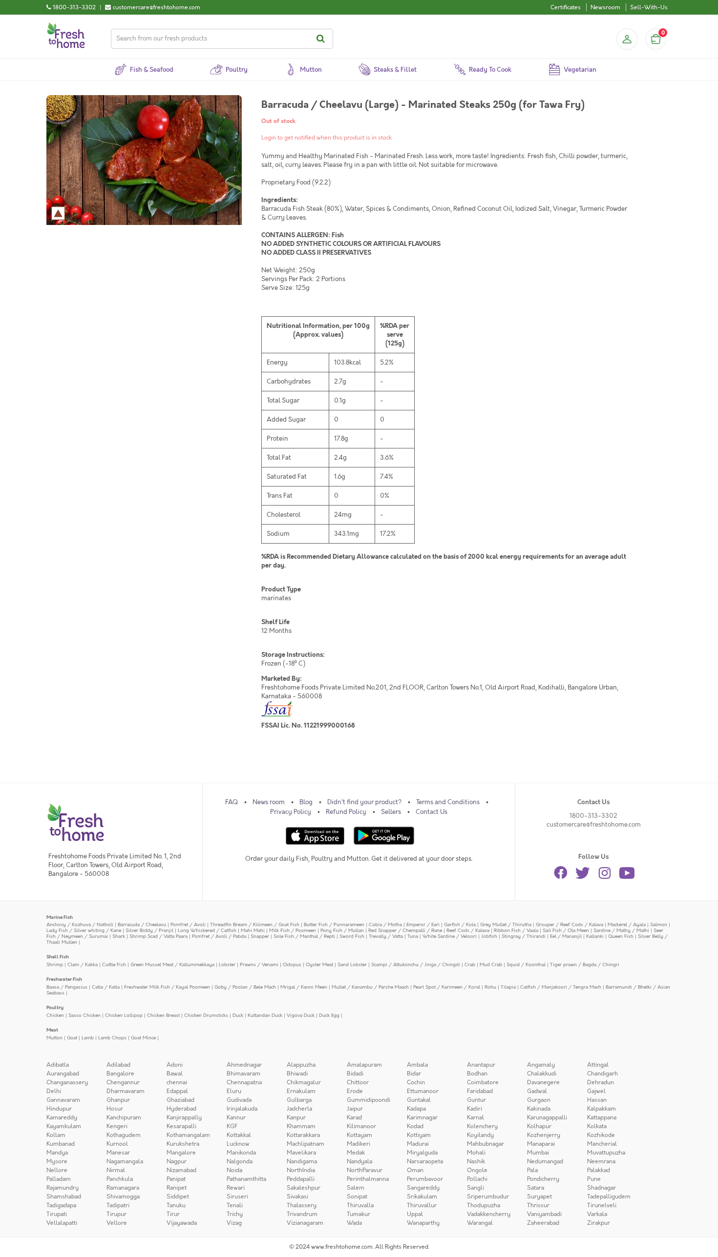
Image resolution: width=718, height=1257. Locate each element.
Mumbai (538, 1152)
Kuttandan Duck (265, 1015)
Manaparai (541, 1144)
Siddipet (178, 1196)
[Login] (626, 39)
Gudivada (239, 1100)
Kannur (236, 1117)
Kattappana (601, 1117)
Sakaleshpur (303, 1188)
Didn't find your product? (364, 802)
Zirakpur (598, 1223)
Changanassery (67, 1082)
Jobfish (489, 936)
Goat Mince (143, 1037)
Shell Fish (57, 956)
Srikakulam (422, 1196)
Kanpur (296, 1117)
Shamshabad (63, 1196)
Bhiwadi (297, 1073)
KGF (232, 1126)
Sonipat (357, 1196)
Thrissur (538, 1205)
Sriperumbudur (488, 1196)
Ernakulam (301, 1091)
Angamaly (541, 1065)
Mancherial (602, 1144)
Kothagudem (123, 1135)
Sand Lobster (352, 964)
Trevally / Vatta (386, 936)
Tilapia (508, 987)
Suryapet (539, 1196)
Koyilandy (480, 1135)
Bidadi (355, 1073)
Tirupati (56, 1214)
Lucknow (238, 1144)
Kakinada (538, 1109)
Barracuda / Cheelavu (142, 924)
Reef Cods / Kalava (467, 930)
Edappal (177, 1091)
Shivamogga (123, 1196)
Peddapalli (301, 1179)
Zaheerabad (543, 1223)
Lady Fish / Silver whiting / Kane (83, 930)
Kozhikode (601, 1135)
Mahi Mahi (253, 930)
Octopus (292, 964)
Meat (52, 1030)
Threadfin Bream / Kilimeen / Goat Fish (254, 924)
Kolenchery (482, 1126)
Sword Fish (351, 936)
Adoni (175, 1065)
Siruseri (237, 1196)
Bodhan (477, 1073)
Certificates (565, 7)
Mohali (476, 1152)
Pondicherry (543, 1179)
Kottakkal (239, 1135)
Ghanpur (118, 1100)
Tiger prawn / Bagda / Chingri (584, 964)
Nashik (476, 1161)
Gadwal (537, 1091)
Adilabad (118, 1065)
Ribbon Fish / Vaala (516, 930)
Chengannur (123, 1082)
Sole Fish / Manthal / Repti (304, 936)
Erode (355, 1091)
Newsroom (605, 7)
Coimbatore (483, 1082)
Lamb (88, 1037)
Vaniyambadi (544, 1214)
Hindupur (59, 1109)
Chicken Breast (163, 1015)
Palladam (58, 1179)
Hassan (597, 1100)
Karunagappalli (547, 1117)
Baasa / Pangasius (66, 987)
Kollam (55, 1135)
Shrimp (54, 964)
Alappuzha (301, 1065)
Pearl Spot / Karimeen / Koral (446, 987)
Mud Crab (491, 964)
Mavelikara (301, 1152)
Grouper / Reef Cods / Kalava (569, 924)
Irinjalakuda (242, 1109)
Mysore (56, 1161)
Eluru (234, 1091)
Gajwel (596, 1091)
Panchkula (119, 1179)
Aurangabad (62, 1073)
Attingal (598, 1065)
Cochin (416, 1082)
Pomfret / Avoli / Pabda (219, 936)
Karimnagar (422, 1117)
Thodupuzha (483, 1205)
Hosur (114, 1109)
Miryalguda (422, 1152)
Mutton (54, 1037)
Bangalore (120, 1073)
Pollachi (477, 1179)
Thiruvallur (422, 1205)
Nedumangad (545, 1161)
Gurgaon (538, 1100)
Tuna (412, 936)
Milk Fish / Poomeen (292, 930)
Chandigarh (602, 1073)
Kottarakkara (303, 1135)
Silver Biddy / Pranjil (149, 930)
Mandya (57, 1152)
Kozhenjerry (543, 1135)
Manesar (118, 1152)
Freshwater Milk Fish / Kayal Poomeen (167, 987)
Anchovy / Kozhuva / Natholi (79, 924)
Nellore (56, 1170)
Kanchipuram (123, 1117)
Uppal (415, 1214)
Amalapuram (364, 1065)
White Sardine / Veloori (449, 936)
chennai (177, 1082)
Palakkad (598, 1170)
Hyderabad (181, 1109)
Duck (237, 1015)
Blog (306, 802)
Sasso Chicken (84, 1015)
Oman (415, 1170)
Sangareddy (423, 1188)
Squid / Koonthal (526, 964)
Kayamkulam (63, 1126)
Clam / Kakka (82, 964)
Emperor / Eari (423, 924)
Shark (118, 936)
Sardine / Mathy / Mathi (621, 930)
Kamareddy (61, 1117)
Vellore (116, 1223)
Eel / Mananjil (566, 936)
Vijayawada (182, 1223)
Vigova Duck (301, 1015)
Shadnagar (601, 1188)
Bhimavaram (243, 1073)
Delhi (53, 1091)
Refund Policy (346, 812)
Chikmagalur (304, 1082)
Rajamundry (62, 1188)
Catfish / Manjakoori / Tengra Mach (560, 987)
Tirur (173, 1214)
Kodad (415, 1126)
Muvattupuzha (606, 1152)
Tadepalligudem (609, 1196)
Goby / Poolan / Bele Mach (245, 987)
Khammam (301, 1126)
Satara (535, 1188)
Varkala (597, 1214)
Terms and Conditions (448, 802)
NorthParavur (364, 1170)
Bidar (414, 1073)
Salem (355, 1188)
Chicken (55, 1015)
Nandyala (359, 1161)
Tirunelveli (601, 1205)
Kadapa (416, 1109)
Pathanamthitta (246, 1179)
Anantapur (481, 1065)
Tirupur (116, 1214)
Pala (532, 1170)
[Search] (322, 38)
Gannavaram (63, 1100)
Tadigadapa (61, 1205)
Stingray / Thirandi (524, 936)
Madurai (418, 1144)
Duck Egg (329, 1015)
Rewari (236, 1188)
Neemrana (601, 1161)
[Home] (65, 26)
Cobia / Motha (385, 924)
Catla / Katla (106, 987)
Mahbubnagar (485, 1144)
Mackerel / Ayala (627, 924)
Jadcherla (299, 1109)
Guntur (476, 1100)
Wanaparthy (423, 1223)
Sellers (391, 812)
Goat (72, 1037)
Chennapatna (244, 1082)
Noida (234, 1170)
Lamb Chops (112, 1037)
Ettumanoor (423, 1091)
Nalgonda (240, 1161)
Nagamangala (124, 1161)
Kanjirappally (184, 1117)
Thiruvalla (360, 1205)
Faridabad (480, 1091)
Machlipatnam (305, 1144)
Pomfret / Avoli (188, 924)
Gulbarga (299, 1100)
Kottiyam (419, 1135)
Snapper (260, 936)
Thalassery (302, 1205)
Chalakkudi (541, 1073)
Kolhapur (539, 1126)
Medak (356, 1152)
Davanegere (543, 1082)
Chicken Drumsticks (206, 1015)
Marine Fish (59, 917)
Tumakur (358, 1214)
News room (269, 802)
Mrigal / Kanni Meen (303, 987)
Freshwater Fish (64, 979)
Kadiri (474, 1109)
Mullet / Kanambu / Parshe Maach (370, 987)
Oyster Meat (319, 964)
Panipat (176, 1179)
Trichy (235, 1214)
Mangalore (181, 1152)
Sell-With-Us (649, 7)
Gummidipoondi (368, 1100)
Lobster (227, 964)
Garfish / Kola (460, 924)
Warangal (480, 1223)
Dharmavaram (125, 1091)
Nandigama (302, 1161)
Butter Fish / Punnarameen (334, 924)
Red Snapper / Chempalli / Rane (405, 930)
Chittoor (358, 1082)
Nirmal (115, 1170)
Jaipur (355, 1109)
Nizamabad (181, 1170)
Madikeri (358, 1144)
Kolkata (597, 1126)
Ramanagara (122, 1188)
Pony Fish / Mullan (342, 930)
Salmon (658, 924)
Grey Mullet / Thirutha (505, 924)
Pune (594, 1179)
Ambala (417, 1065)
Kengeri (116, 1126)
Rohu (490, 987)
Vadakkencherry (488, 1214)
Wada (354, 1223)
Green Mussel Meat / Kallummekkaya (172, 964)
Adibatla (57, 1065)
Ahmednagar (244, 1065)
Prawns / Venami (259, 964)
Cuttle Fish (114, 964)
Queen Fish (621, 936)
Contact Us (431, 812)
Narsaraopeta (425, 1161)
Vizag (234, 1223)
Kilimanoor (361, 1126)
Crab (470, 964)
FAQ (231, 802)
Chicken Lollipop (124, 1015)
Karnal (475, 1117)
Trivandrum (302, 1214)
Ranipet (177, 1188)
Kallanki (595, 936)
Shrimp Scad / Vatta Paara (158, 936)
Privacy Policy (290, 812)
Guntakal (419, 1100)
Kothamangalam (188, 1135)
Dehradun (600, 1082)
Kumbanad (60, 1144)
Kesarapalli (181, 1126)
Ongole (477, 1170)
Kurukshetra (183, 1144)
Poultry (54, 1007)
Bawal (175, 1073)
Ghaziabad (180, 1100)
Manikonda (241, 1152)
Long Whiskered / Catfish (207, 930)
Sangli (475, 1188)
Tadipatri (117, 1205)
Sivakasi (297, 1196)
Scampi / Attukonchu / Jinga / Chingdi (415, 964)
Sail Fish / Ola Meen (566, 930)
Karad (354, 1117)
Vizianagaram (305, 1223)
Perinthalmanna (368, 1179)
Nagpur (177, 1161)
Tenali (235, 1205)
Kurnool (117, 1144)
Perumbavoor (425, 1179)
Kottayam (359, 1135)
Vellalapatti (61, 1223)
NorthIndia (301, 1170)
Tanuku (176, 1205)
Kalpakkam (601, 1109)
